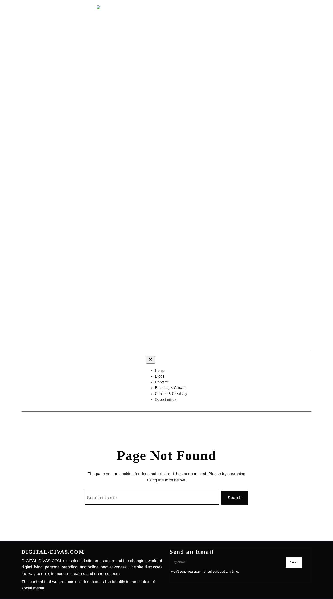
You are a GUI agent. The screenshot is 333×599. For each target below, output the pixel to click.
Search (235, 497)
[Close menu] (150, 360)
